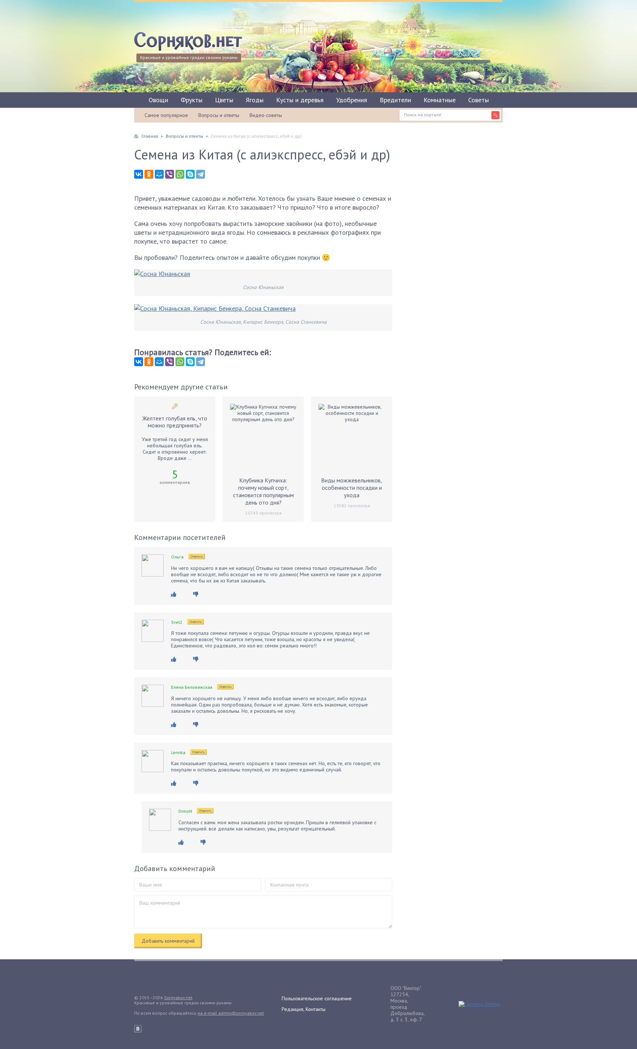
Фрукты (191, 100)
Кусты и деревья (300, 100)
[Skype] (190, 174)
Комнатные (440, 100)
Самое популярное (166, 115)
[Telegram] (200, 174)
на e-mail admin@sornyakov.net (231, 1013)
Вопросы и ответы (218, 115)
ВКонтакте (138, 1028)
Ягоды (255, 100)
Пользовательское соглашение (317, 998)
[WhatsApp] (179, 174)
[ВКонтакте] (138, 174)
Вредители (395, 100)
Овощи (158, 100)
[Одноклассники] (149, 174)
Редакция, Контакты (304, 1009)
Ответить (197, 556)
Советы (478, 100)
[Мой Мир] (159, 174)
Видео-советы (266, 115)
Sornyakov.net (178, 997)
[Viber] (169, 174)
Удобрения (351, 100)
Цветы (224, 100)
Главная (150, 136)
